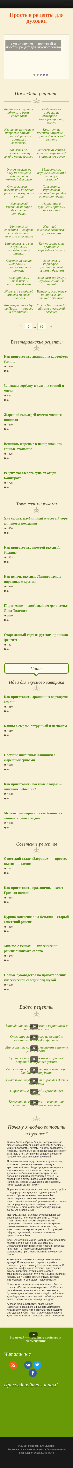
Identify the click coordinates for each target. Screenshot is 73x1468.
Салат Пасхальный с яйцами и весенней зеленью (52, 308)
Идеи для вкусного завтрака (36, 682)
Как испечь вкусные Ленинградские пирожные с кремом (32, 579)
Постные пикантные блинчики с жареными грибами (29, 757)
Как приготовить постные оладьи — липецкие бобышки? (33, 786)
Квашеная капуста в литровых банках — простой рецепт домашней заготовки (19, 136)
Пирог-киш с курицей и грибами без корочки (51, 206)
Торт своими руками (36, 503)
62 (41, 326)
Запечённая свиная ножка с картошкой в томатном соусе (51, 153)
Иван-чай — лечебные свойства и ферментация (52, 229)
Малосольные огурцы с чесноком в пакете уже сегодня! (51, 174)
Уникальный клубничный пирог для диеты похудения (19, 208)
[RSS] (13, 1365)
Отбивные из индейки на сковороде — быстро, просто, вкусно (51, 115)
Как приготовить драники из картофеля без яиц (51, 246)
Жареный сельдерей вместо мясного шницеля (18, 294)
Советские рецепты (36, 844)
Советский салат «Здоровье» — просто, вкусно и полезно (19, 265)
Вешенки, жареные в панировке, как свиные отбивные (52, 294)
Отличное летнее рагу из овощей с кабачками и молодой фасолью (19, 174)
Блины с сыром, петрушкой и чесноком (35, 725)
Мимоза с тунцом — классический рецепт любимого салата (31, 948)
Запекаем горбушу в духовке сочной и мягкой (51, 280)
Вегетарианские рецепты (36, 341)
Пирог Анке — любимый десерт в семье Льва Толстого (36, 608)
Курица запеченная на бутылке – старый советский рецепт (36, 919)
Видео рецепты (36, 1006)
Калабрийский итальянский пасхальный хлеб (19, 280)
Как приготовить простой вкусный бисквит (32, 550)
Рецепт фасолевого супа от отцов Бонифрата (30, 475)
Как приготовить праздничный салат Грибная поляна (33, 890)
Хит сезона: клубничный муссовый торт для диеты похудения (51, 191)
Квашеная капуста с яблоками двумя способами (19, 112)
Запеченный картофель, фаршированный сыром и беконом (52, 265)
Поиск (36, 668)
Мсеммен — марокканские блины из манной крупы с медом (33, 815)
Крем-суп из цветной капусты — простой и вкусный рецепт (51, 134)
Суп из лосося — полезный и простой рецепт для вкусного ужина (19, 191)
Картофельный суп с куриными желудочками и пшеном (19, 248)
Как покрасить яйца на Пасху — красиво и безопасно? (19, 308)
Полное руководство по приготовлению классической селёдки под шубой (35, 977)
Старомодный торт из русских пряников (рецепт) (36, 637)
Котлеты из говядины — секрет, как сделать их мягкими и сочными (18, 231)
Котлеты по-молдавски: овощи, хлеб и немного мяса (18, 153)
